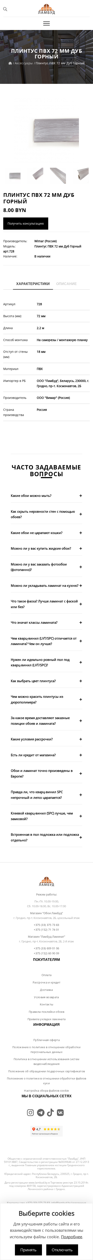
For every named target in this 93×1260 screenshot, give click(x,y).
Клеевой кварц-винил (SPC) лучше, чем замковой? (42, 816)
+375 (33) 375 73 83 (46, 925)
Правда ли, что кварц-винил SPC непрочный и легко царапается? (37, 795)
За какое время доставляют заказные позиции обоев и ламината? (40, 721)
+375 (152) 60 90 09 (46, 953)
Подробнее (71, 1236)
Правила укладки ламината (46, 1019)
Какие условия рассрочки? (32, 739)
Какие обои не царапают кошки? (36, 533)
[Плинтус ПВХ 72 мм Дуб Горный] (46, 130)
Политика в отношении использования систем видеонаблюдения (46, 1061)
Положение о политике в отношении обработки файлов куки (46, 1080)
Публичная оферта (46, 1040)
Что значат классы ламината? (34, 622)
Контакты (46, 1004)
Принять (28, 1249)
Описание (66, 284)
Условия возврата (46, 997)
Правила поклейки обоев (46, 1012)
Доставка (46, 990)
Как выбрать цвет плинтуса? (33, 681)
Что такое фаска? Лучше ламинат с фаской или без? (44, 604)
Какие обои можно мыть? (31, 495)
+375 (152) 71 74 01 (46, 930)
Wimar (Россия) (45, 241)
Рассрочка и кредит (46, 982)
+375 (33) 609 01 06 (46, 948)
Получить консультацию (26, 223)
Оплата (47, 975)
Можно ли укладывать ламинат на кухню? (44, 585)
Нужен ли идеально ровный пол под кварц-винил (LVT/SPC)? (40, 662)
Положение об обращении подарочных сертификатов (46, 1071)
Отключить (62, 1249)
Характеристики (33, 284)
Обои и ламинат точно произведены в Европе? (42, 773)
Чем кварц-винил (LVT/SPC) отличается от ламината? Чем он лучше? (44, 641)
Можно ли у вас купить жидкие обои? (41, 548)
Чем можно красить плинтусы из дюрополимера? (37, 699)
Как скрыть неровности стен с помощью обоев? (43, 514)
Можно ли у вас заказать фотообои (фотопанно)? (39, 567)
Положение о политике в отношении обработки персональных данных (46, 1049)
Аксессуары (24, 63)
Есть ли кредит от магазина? (33, 755)
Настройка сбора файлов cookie (46, 1091)
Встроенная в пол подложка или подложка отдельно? (45, 837)
